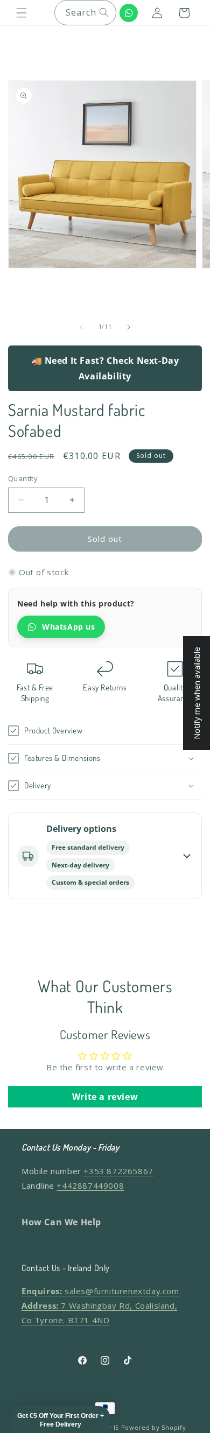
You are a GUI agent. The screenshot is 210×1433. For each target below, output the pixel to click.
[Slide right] (129, 327)
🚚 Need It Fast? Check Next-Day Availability (105, 368)
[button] (21, 13)
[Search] (104, 12)
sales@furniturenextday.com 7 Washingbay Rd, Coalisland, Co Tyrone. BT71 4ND (100, 1305)
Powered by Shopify (153, 1427)
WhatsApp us (68, 627)
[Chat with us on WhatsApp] (129, 13)
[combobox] (85, 13)
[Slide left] (81, 327)
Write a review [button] (105, 1097)
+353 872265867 (118, 1171)
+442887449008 (90, 1185)
